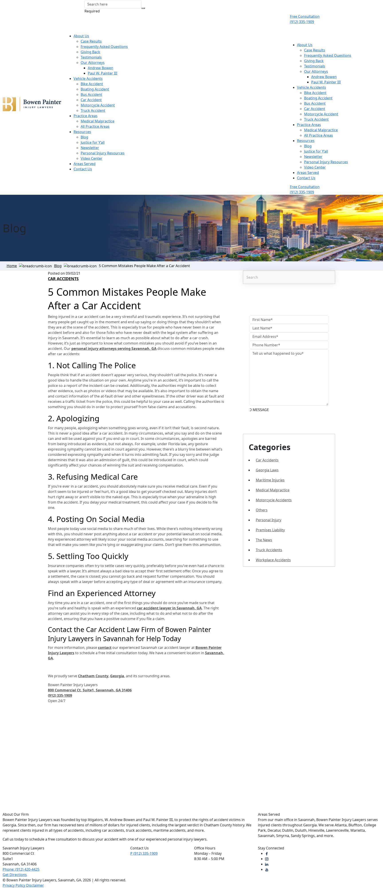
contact (104, 647)
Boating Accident (95, 89)
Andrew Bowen (100, 67)
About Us (81, 35)
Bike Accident (92, 83)
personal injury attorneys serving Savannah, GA (113, 348)
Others (262, 510)
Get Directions (15, 874)
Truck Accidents (269, 549)
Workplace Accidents (273, 559)
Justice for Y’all (93, 142)
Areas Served (85, 163)
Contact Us (83, 169)
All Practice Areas (95, 126)
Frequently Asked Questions (104, 46)
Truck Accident (93, 110)
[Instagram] (266, 858)
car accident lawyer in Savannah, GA (169, 608)
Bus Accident (91, 94)
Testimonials (91, 57)
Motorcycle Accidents (274, 500)
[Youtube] (266, 869)
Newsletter (90, 147)
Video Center (91, 158)
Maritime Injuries (270, 480)
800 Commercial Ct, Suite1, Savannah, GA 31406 (90, 690)
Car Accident (91, 99)
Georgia (117, 675)
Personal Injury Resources (103, 153)
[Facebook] (266, 853)
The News (264, 540)
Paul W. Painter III (102, 73)
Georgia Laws (267, 470)
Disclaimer (35, 885)
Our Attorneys (93, 62)
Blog (84, 137)
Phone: (21, 869)
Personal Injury (268, 520)
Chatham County (93, 675)
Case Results (91, 41)
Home (12, 265)
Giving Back (90, 51)
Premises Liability (270, 530)
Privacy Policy (14, 885)
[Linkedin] (266, 864)
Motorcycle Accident (98, 105)
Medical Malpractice (97, 121)
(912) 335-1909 (144, 853)
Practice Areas (86, 115)
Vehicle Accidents (88, 78)
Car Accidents (63, 278)
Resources (82, 131)
